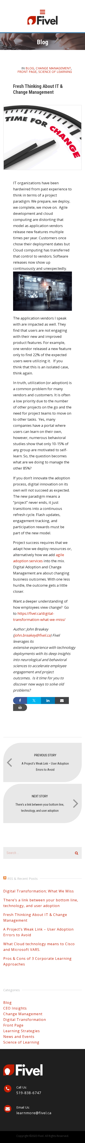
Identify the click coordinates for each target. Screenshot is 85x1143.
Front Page (27, 72)
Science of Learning (55, 72)
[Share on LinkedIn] (48, 700)
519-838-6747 (28, 1092)
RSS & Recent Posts (22, 878)
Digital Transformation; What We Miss (38, 891)
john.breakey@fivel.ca (32, 635)
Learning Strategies (21, 1031)
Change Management (53, 68)
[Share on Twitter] (34, 700)
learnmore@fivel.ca (33, 1113)
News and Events (18, 1036)
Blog (30, 68)
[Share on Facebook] (20, 700)
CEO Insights (15, 1008)
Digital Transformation (24, 1019)
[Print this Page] (20, 707)
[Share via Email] (62, 700)
